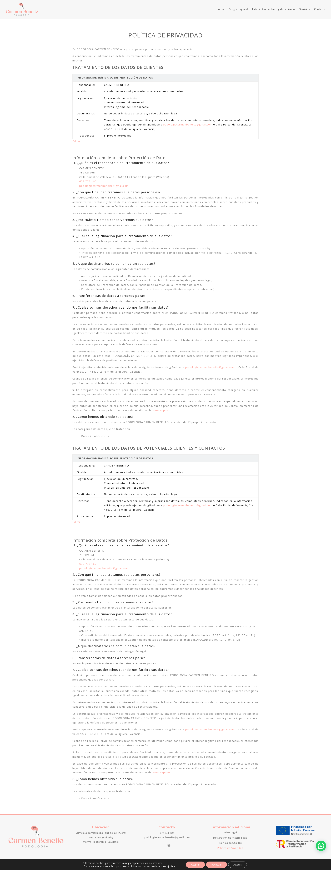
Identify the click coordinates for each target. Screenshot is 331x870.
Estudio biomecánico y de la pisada (273, 9)
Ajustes (237, 864)
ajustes (171, 866)
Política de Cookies (230, 843)
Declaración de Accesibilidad (230, 838)
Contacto (319, 9)
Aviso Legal (230, 832)
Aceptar (195, 864)
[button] (321, 846)
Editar (76, 141)
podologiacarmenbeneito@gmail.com (187, 124)
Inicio (221, 9)
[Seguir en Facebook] (162, 845)
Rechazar (216, 864)
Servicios (304, 9)
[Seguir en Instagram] (169, 845)
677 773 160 (88, 181)
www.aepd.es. (162, 410)
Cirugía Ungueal (238, 9)
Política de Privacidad (230, 848)
